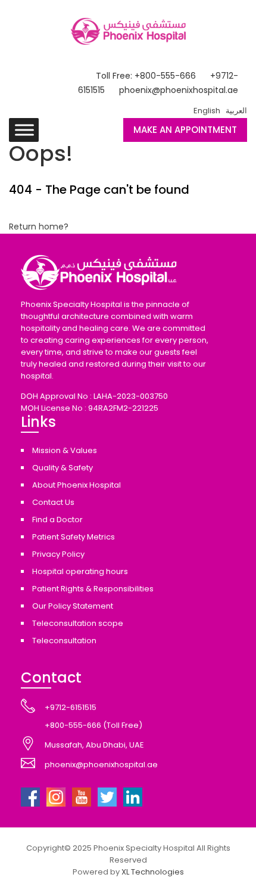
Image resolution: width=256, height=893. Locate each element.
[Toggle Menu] (24, 129)
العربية (236, 110)
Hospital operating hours (80, 571)
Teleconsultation (64, 640)
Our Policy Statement (72, 606)
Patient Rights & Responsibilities (93, 588)
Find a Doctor (57, 519)
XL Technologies (152, 872)
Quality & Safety (62, 467)
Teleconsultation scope (77, 623)
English (206, 110)
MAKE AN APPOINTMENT (185, 129)
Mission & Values (64, 450)
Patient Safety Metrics (73, 536)
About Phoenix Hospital (76, 485)
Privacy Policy (58, 554)
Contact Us (53, 502)
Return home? (38, 226)
